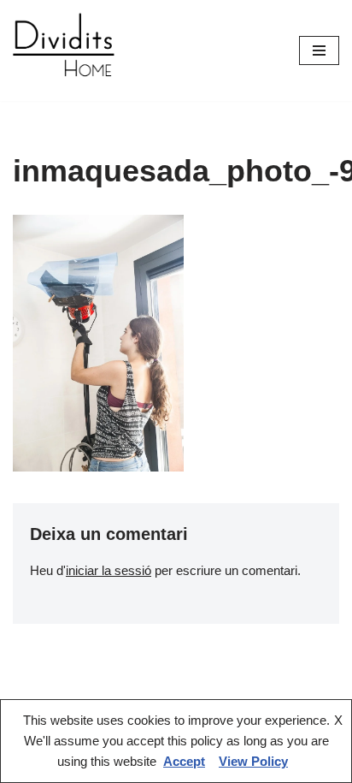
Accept (184, 761)
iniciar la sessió (108, 570)
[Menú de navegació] (319, 50)
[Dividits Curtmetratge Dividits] (64, 50)
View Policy (253, 761)
